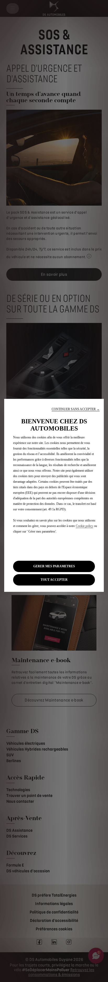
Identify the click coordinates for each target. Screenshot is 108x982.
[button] (76, 409)
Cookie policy (84, 526)
